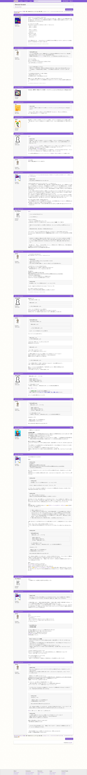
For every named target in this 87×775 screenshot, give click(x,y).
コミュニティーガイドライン (33, 145)
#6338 (29, 579)
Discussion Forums (18, 11)
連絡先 (38, 148)
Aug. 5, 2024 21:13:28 (19, 251)
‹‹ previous (44, 11)
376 (68, 11)
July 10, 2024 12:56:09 (19, 15)
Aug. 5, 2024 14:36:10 (19, 172)
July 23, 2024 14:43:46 (19, 157)
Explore (26, 1)
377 (69, 11)
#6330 (29, 211)
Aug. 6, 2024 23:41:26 (19, 662)
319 (60, 11)
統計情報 (29, 633)
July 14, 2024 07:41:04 (19, 102)
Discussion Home (18, 6)
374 (65, 11)
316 (56, 11)
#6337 (29, 614)
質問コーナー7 (38, 113)
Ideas (31, 1)
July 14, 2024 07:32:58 (19, 87)
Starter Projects (40, 772)
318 (59, 11)
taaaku (16, 119)
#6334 (29, 710)
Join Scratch (65, 1)
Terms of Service (53, 772)
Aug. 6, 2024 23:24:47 (19, 611)
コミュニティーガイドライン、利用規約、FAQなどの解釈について (51, 153)
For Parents (16, 773)
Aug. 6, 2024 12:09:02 (19, 399)
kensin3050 (17, 429)
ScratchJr (63, 773)
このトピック (40, 56)
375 (66, 11)
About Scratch (16, 772)
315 (54, 11)
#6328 (29, 160)
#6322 (29, 40)
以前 (29, 369)
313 (51, 11)
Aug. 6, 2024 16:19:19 (19, 576)
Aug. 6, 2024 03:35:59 (19, 296)
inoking (16, 50)
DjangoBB (70, 742)
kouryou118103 (18, 17)
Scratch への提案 (31, 565)
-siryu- (16, 89)
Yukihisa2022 (17, 135)
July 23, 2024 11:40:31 (19, 117)
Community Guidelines (30, 772)
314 (52, 11)
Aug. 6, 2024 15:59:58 (19, 454)
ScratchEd (63, 772)
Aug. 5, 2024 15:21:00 (19, 209)
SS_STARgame (18, 211)
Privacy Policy (52, 773)
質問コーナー (33, 388)
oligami (16, 174)
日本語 (24, 11)
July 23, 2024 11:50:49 (19, 133)
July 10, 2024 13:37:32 (19, 48)
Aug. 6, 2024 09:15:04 (19, 316)
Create (21, 1)
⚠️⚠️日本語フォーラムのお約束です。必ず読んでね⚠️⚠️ (57, 505)
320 (62, 11)
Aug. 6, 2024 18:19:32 (19, 591)
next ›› (72, 11)
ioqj (15, 104)
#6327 (29, 136)
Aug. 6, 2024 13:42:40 (19, 427)
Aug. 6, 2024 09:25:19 (19, 373)
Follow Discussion (69, 9)
